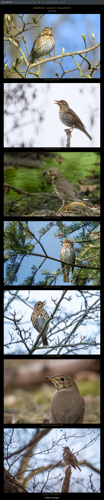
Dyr (30, 2)
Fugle (26, 2)
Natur (35, 2)
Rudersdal (50, 2)
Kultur (44, 2)
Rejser (57, 2)
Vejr (39, 2)
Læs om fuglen (52, 11)
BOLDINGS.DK (7, 2)
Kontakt (62, 2)
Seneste (20, 2)
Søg (15, 2)
